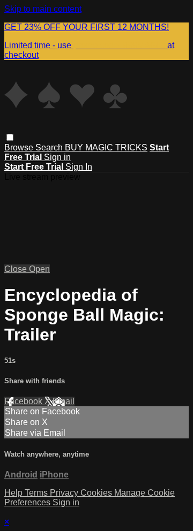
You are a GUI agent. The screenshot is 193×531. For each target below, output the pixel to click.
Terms (37, 492)
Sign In (78, 166)
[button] (9, 137)
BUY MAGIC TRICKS (106, 147)
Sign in (57, 157)
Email (64, 401)
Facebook (24, 401)
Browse (19, 147)
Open (39, 269)
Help (14, 492)
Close (16, 269)
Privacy (65, 492)
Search (50, 147)
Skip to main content (42, 8)
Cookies (97, 492)
